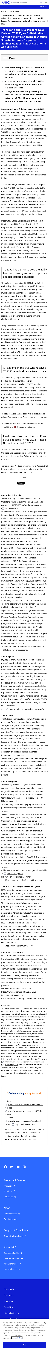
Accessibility (8, 1307)
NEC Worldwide (11, 1264)
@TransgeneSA (11, 880)
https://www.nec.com (10, 992)
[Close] (45, 1323)
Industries (8, 1196)
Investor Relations (12, 1258)
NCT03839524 (11, 508)
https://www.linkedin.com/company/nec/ (25, 1104)
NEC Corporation (30, 122)
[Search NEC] (41, 2)
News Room (14, 11)
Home (3, 11)
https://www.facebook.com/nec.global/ (24, 1121)
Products (8, 1186)
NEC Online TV (10, 1269)
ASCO (6, 427)
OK (24, 1345)
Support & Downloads (13, 1236)
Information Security (11, 1313)
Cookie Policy (8, 1295)
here (11, 709)
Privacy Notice (9, 1289)
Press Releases (10, 1213)
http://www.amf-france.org (14, 1062)
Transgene (21, 427)
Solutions (8, 1191)
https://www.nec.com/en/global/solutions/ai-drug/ (23, 998)
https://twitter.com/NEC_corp (27, 1124)
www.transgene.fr (15, 873)
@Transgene (36, 880)
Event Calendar (10, 1219)
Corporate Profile (11, 1253)
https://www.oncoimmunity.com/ (18, 946)
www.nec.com (34, 936)
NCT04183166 (38, 161)
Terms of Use (9, 1301)
